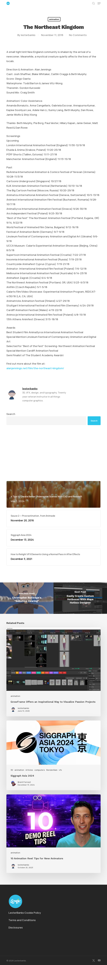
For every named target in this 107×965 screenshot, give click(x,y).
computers (39, 770)
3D (12, 770)
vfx (60, 770)
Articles (29, 770)
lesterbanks (28, 35)
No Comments (78, 35)
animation (54, 19)
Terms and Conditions (22, 920)
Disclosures (15, 927)
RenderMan (51, 770)
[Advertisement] (53, 431)
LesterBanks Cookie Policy (24, 912)
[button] (99, 3)
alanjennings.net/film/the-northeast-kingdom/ (35, 368)
